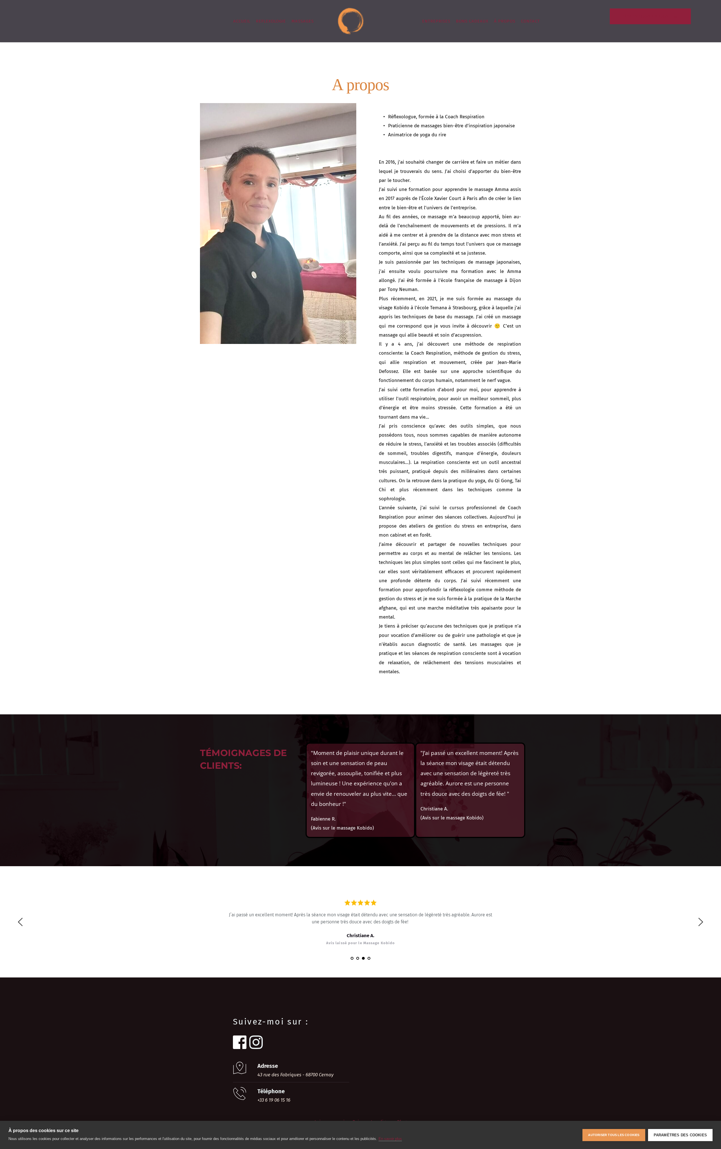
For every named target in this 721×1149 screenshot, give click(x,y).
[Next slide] (700, 922)
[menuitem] (242, 21)
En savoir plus (390, 1139)
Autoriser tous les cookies (613, 1135)
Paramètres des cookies (680, 1135)
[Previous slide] (20, 922)
